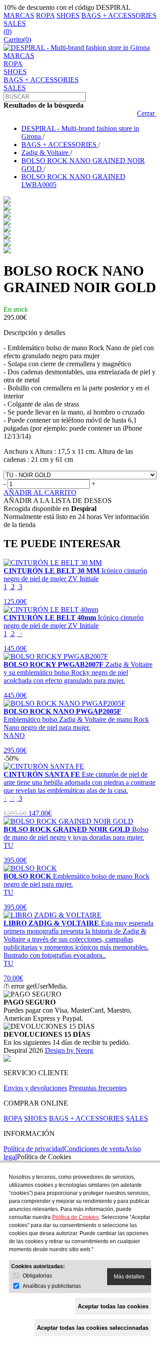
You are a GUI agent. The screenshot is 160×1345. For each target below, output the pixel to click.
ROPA (45, 15)
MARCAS (19, 15)
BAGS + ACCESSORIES (118, 15)
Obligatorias (37, 1276)
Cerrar (146, 113)
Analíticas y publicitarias (52, 1286)
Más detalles (129, 1277)
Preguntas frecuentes (98, 1088)
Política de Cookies (44, 1157)
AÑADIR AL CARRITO (40, 492)
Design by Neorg (69, 1050)
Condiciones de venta (94, 1148)
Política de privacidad (34, 1148)
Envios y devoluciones (35, 1088)
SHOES (68, 15)
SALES (15, 23)
